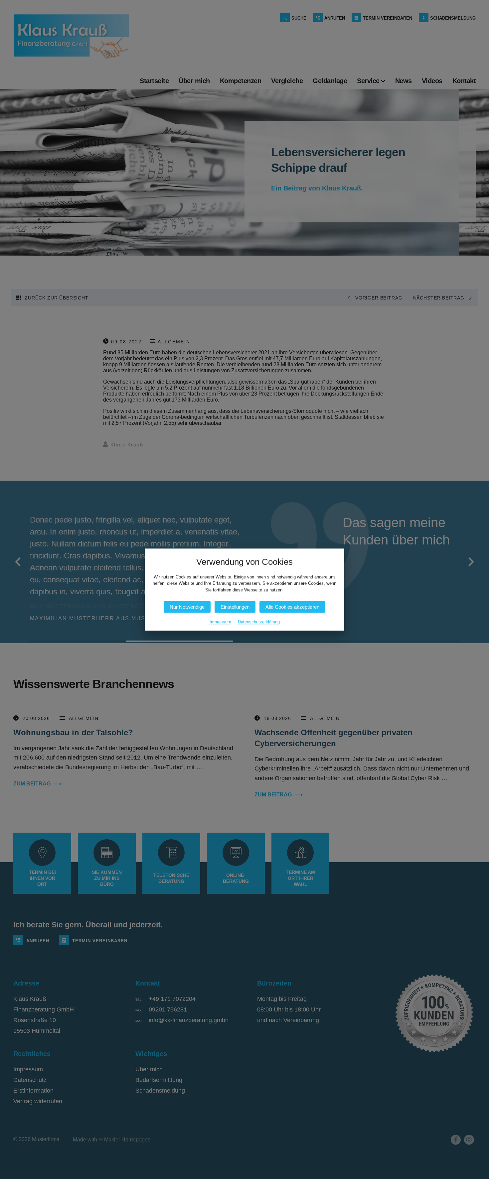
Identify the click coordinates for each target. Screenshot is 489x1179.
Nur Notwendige (187, 607)
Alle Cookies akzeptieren (292, 607)
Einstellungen (235, 607)
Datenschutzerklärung (259, 621)
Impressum (220, 621)
